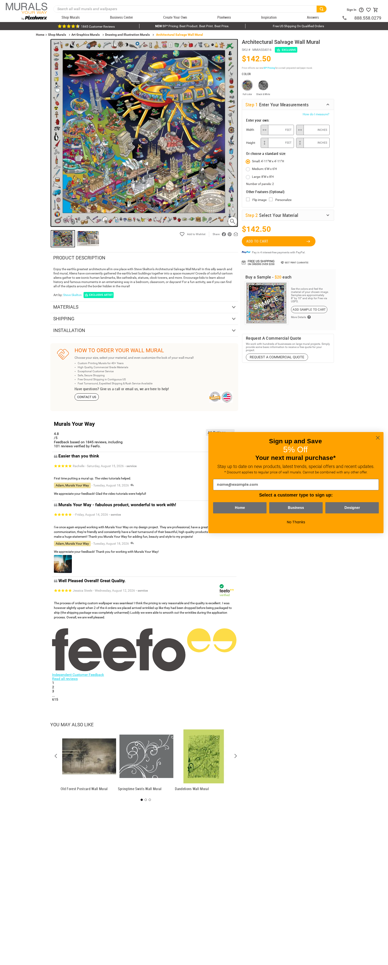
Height (250, 143)
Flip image (259, 200)
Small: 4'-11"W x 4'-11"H (268, 161)
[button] (56, 756)
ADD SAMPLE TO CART (309, 309)
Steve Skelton (72, 295)
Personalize (283, 200)
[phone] (348, 18)
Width (250, 129)
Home (240, 508)
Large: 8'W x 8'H (263, 176)
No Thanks (296, 522)
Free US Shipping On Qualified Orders (298, 26)
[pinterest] (230, 234)
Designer (352, 508)
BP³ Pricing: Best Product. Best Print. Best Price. (192, 26)
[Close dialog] (378, 438)
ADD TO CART (257, 241)
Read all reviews (65, 679)
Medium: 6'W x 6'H (264, 169)
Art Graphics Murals (85, 34)
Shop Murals (57, 34)
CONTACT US (86, 397)
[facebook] (224, 234)
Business (296, 508)
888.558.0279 (367, 18)
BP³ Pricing (269, 67)
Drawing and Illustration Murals (127, 34)
